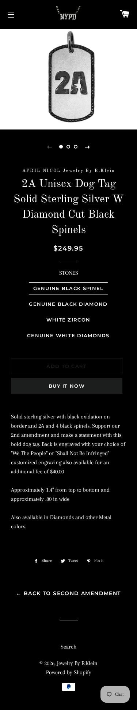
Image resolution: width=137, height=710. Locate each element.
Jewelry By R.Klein (77, 663)
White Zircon (68, 320)
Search (68, 646)
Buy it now (67, 386)
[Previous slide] (50, 147)
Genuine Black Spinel (68, 288)
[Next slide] (88, 147)
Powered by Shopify (68, 672)
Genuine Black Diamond (68, 304)
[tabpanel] (68, 78)
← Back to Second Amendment (68, 593)
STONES (68, 273)
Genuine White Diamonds (68, 335)
